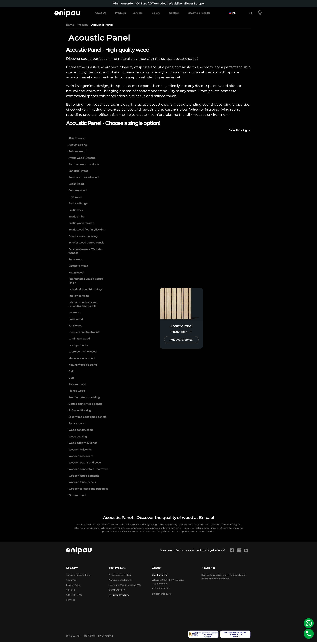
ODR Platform (74, 595)
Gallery (156, 12)
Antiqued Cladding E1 (120, 580)
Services (137, 12)
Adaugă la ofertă (181, 339)
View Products (120, 595)
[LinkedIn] (247, 551)
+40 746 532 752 (160, 588)
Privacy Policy (73, 585)
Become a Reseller (199, 12)
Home (70, 24)
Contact (174, 12)
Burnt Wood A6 (117, 590)
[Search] (251, 13)
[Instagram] (240, 551)
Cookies (70, 590)
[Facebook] (233, 551)
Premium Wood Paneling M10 (125, 585)
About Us (100, 12)
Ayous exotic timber (120, 575)
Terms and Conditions (78, 575)
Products (120, 12)
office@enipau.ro (161, 594)
